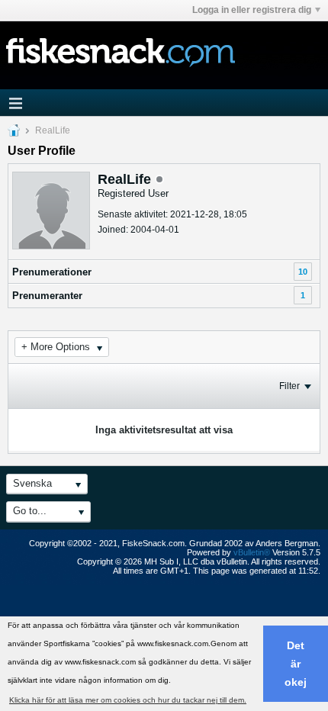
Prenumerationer (52, 272)
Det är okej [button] (296, 663)
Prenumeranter (47, 295)
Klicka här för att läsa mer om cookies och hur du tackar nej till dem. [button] (127, 700)
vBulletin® (251, 552)
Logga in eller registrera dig (251, 10)
